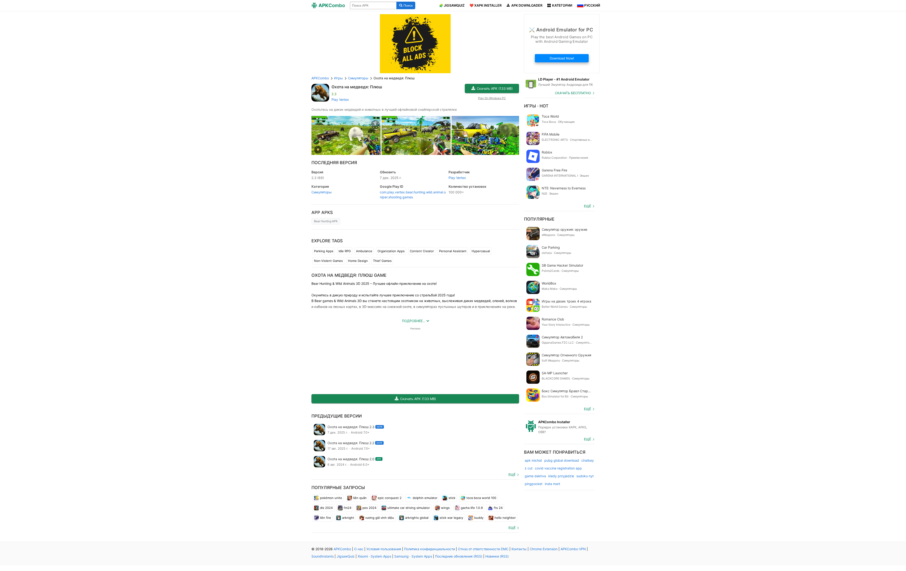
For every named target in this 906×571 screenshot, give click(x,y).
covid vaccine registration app (558, 468)
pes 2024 (369, 508)
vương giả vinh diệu (379, 518)
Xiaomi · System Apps (374, 556)
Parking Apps (323, 251)
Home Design (358, 261)
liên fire (325, 518)
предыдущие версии (336, 415)
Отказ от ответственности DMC (483, 549)
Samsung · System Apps (413, 556)
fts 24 (498, 508)
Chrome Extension (544, 549)
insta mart (552, 484)
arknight (348, 518)
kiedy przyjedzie (561, 476)
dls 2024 (326, 508)
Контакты (519, 549)
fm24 (347, 508)
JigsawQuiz (346, 556)
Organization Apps (391, 251)
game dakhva (535, 476)
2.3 (317, 178)
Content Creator (422, 251)
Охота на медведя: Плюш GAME (348, 275)
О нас (358, 549)
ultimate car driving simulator (408, 508)
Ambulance (364, 251)
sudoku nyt (585, 476)
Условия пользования (383, 549)
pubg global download (561, 460)
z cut (529, 468)
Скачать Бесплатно (573, 93)
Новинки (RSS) (497, 556)
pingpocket (533, 484)
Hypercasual (481, 251)
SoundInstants (322, 556)
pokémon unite (331, 498)
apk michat (533, 460)
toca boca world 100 (481, 498)
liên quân (360, 498)
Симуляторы (321, 192)
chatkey (587, 460)
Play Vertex (340, 100)
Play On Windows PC (492, 98)
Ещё (512, 475)
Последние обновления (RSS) (458, 556)
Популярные (539, 219)
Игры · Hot (536, 105)
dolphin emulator (425, 498)
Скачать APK (495, 88)
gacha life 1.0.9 (472, 508)
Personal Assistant (452, 251)
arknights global (416, 518)
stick (452, 498)
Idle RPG (345, 251)
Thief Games (382, 261)
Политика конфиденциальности (429, 549)
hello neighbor (505, 518)
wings (445, 508)
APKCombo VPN (573, 549)
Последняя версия (334, 162)
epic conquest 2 (390, 498)
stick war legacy (451, 518)
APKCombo (320, 78)
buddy (478, 518)
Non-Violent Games (328, 261)
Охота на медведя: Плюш (356, 87)
